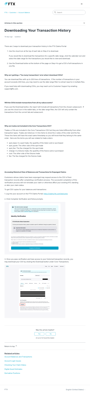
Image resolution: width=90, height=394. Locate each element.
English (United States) (75, 389)
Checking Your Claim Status (15, 365)
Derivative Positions (12, 373)
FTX (5, 12)
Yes (39, 334)
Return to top (9, 346)
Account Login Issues (12, 361)
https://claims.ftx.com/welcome (56, 194)
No (51, 334)
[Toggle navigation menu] (82, 4)
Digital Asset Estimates (13, 369)
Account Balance (24, 12)
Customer (12, 12)
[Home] (9, 4)
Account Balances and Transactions (18, 357)
